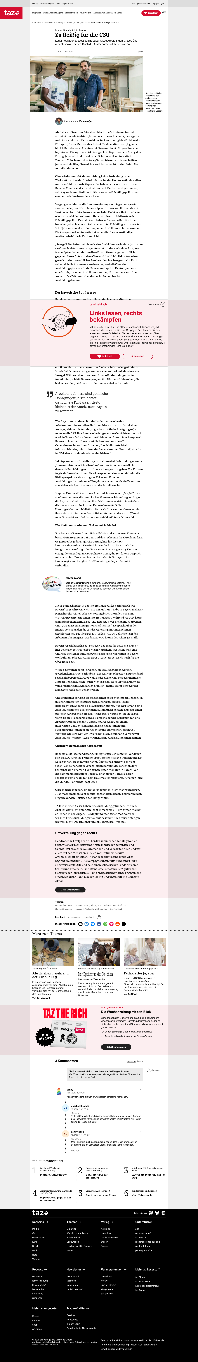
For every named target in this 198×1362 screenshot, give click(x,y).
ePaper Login (73, 1324)
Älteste (140, 1061)
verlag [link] (35, 3)
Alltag (60, 23)
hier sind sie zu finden (86, 1077)
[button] (164, 13)
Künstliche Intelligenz (77, 1233)
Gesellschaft (49, 23)
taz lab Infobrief (74, 1289)
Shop (35, 1324)
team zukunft (73, 1276)
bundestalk (38, 1276)
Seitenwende (150, 1344)
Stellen (104, 1241)
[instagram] (163, 1214)
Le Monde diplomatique (147, 1285)
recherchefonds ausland (147, 1241)
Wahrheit (36, 1259)
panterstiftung (142, 1246)
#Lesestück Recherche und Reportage (91, 909)
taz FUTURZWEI (143, 1281)
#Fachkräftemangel (63, 909)
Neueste (131, 1061)
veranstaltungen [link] (47, 3)
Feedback (72, 1315)
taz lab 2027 (107, 1293)
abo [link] (133, 3)
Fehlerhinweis (89, 917)
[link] (37, 13)
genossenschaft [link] (144, 3)
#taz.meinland (116, 909)
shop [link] (58, 3)
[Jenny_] (59, 1091)
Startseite (36, 23)
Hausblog (106, 1233)
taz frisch (71, 1280)
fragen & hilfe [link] (67, 3)
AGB (140, 1344)
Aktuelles (105, 1229)
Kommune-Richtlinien (142, 1340)
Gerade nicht (153, 304)
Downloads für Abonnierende (81, 1328)
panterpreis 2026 (144, 1250)
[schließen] (163, 304)
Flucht (69, 23)
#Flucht (79, 905)
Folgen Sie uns (140, 1213)
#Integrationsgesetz (93, 905)
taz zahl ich (140, 1237)
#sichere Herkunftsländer (115, 905)
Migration (72, 1229)
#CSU (71, 905)
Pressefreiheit (74, 1237)
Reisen (35, 1316)
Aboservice (72, 1319)
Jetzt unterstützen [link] (70, 889)
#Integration (60, 905)
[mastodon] (151, 1214)
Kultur (35, 1241)
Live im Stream (108, 1285)
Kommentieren (74, 917)
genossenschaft (143, 1233)
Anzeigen (37, 1329)
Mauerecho (38, 1289)
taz (40, 1213)
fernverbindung (40, 1280)
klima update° (39, 1285)
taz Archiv (140, 1290)
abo (137, 1229)
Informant (106, 1344)
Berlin (35, 1250)
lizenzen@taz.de (51, 1344)
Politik (35, 1229)
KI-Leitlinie (158, 1340)
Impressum (132, 1344)
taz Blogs (140, 1277)
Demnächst (106, 1276)
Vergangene (107, 1289)
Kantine (36, 1320)
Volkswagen (73, 1241)
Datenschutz (118, 1344)
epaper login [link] (158, 3)
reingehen (37, 1298)
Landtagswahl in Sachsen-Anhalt (80, 1248)
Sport (35, 1246)
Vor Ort (104, 1280)
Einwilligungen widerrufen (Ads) (117, 1349)
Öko (34, 1233)
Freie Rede (37, 1293)
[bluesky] (157, 1214)
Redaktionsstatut (121, 1340)
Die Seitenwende (109, 1237)
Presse (104, 1246)
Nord (34, 1254)
